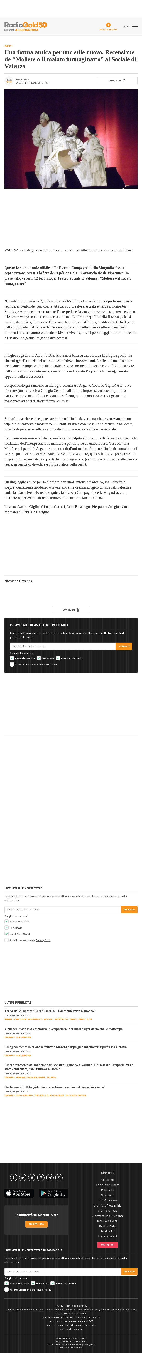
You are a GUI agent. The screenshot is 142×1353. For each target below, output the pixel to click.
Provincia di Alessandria (30, 1077)
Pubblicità (107, 1190)
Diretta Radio (107, 1226)
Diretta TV (107, 1231)
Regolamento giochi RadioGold (112, 1310)
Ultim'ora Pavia (107, 1211)
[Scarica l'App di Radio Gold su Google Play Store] (53, 1193)
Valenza (51, 1077)
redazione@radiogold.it (83, 1344)
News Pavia (47, 658)
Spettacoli (61, 1019)
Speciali (48, 1019)
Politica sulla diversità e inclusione (25, 1310)
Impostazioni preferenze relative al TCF (71, 1321)
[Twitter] (22, 1177)
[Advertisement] (71, 218)
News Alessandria (25, 658)
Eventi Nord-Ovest (71, 658)
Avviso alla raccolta (71, 1329)
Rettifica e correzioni (75, 1313)
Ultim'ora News (108, 1200)
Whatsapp (107, 1195)
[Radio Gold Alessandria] (25, 26)
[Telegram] (50, 1177)
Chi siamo (107, 1180)
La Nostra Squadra (107, 1185)
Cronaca (9, 1037)
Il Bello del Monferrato (27, 1019)
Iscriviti (123, 646)
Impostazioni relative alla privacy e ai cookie (71, 1325)
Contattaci (107, 1245)
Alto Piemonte (24, 1095)
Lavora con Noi (107, 1236)
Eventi (8, 46)
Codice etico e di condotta (60, 1310)
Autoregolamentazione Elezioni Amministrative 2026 (71, 1317)
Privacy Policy (49, 665)
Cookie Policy (79, 1306)
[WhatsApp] (59, 1177)
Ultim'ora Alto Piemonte (108, 1216)
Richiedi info (36, 1224)
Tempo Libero (77, 1019)
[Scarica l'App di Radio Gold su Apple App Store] (19, 1193)
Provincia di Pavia (76, 1095)
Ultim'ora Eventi (107, 1221)
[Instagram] (41, 1177)
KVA (80, 1347)
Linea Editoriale (85, 1310)
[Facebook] (13, 1177)
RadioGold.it (80, 1338)
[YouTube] (32, 1177)
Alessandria (23, 1037)
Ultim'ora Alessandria (107, 1206)
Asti (89, 1019)
